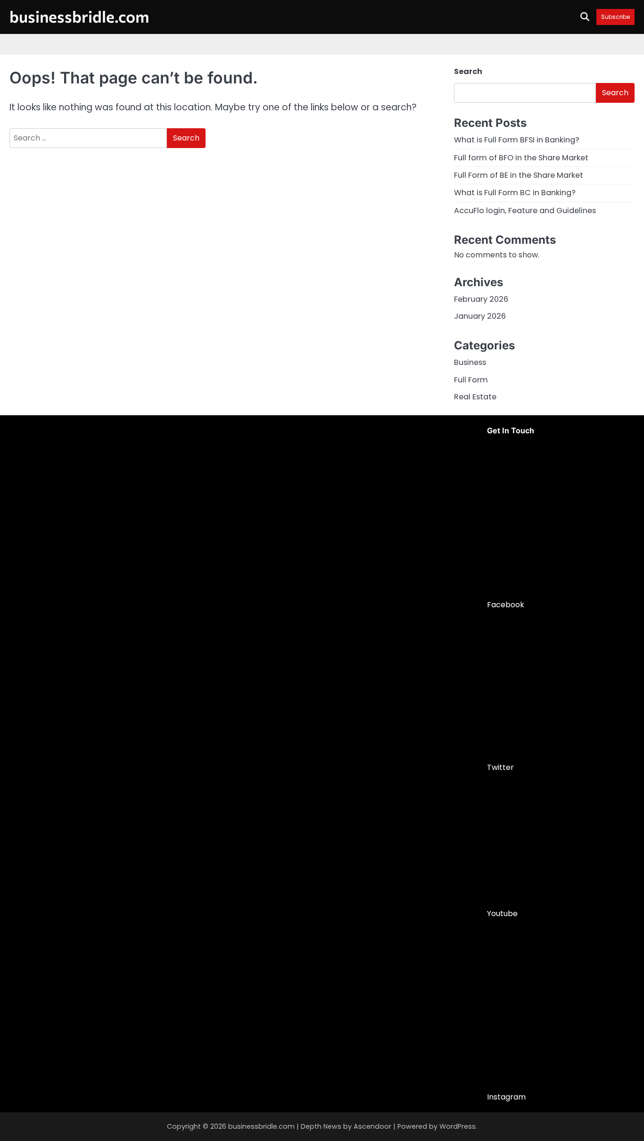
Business (470, 362)
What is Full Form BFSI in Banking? (516, 139)
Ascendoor (372, 1126)
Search (468, 71)
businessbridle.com (79, 16)
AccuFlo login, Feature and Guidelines (525, 210)
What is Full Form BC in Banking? (515, 192)
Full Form (471, 379)
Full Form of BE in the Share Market (518, 175)
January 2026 (480, 316)
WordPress (457, 1126)
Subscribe (615, 17)
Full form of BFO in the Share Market (521, 157)
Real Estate (475, 396)
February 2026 (481, 299)
